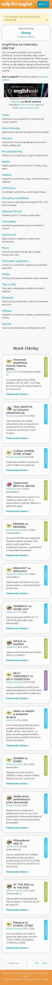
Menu (44, 4)
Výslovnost (9, 234)
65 (19, 849)
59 (7, 375)
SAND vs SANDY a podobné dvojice (20, 714)
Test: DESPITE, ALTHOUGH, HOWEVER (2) (19, 409)
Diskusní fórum (12, 211)
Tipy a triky (9, 284)
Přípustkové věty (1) (21, 842)
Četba (6, 274)
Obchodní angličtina (15, 261)
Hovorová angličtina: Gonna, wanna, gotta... (16, 364)
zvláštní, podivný (26, 33)
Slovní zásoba (11, 128)
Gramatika (9, 221)
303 (37, 963)
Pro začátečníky (12, 151)
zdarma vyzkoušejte (29, 108)
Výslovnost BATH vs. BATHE (24, 484)
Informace (9, 188)
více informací (27, 105)
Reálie (6, 161)
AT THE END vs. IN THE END (23, 886)
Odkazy (7, 310)
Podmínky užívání (12, 979)
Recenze (7, 297)
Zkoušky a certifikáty (15, 198)
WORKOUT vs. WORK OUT (22, 608)
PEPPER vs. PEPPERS (21, 525)
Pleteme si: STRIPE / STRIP (23, 924)
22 (20, 893)
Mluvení (7, 138)
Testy (5, 115)
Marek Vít (11, 372)
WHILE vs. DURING (20, 643)
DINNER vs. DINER (20, 760)
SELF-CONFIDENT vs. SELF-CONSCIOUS (19, 676)
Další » (45, 963)
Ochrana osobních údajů (36, 979)
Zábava (6, 174)
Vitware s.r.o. (31, 973)
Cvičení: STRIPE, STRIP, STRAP (24, 452)
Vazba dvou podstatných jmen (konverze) (18, 799)
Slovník (6, 323)
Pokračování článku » (17, 394)
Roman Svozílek (14, 416)
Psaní (5, 247)
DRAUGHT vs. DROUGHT (22, 569)
